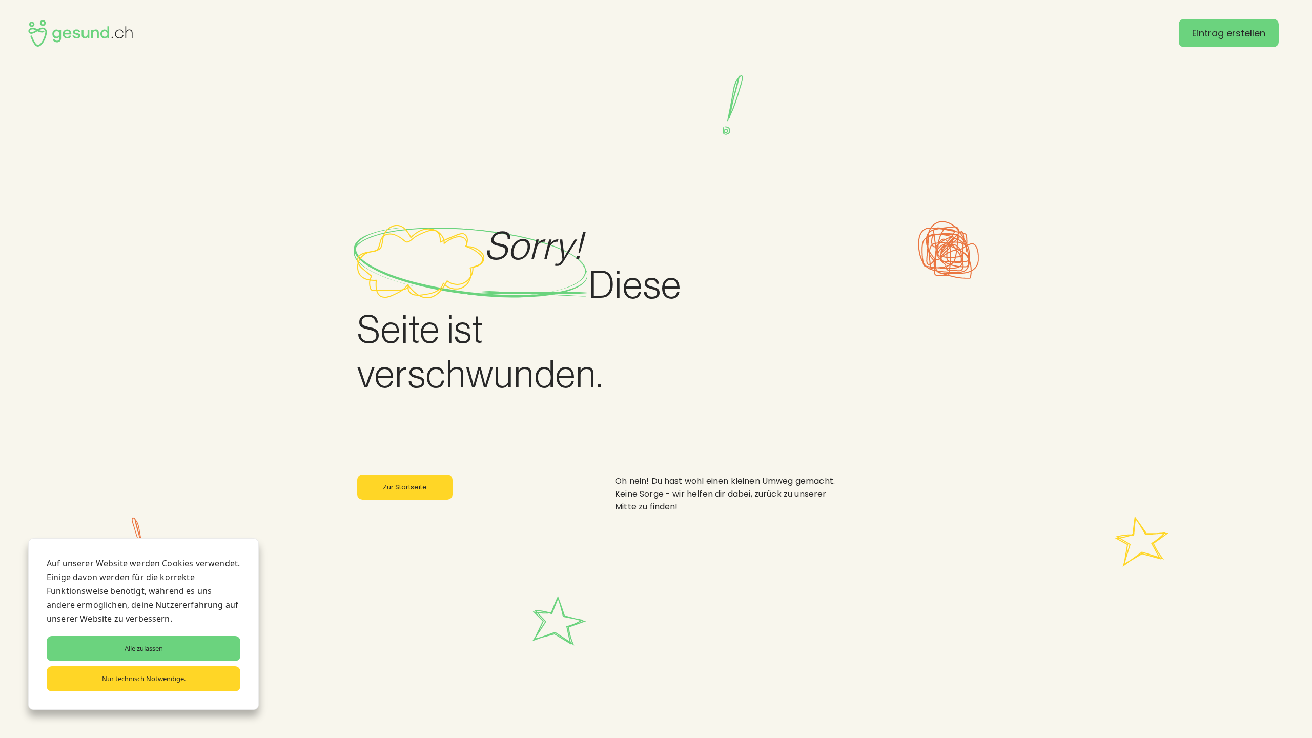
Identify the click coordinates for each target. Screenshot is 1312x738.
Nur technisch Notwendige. (144, 678)
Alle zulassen (144, 648)
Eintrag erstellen (1228, 33)
